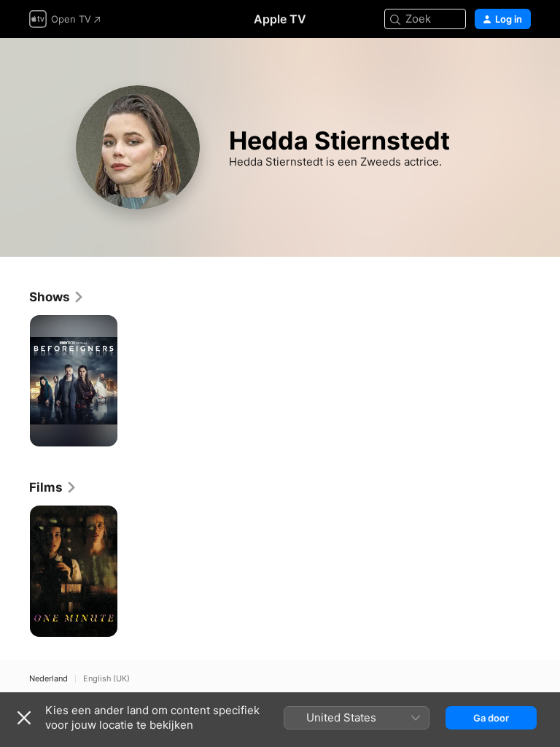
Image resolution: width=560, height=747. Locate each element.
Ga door (491, 718)
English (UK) (106, 679)
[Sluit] (24, 717)
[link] (57, 297)
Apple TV (280, 19)
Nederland (48, 679)
